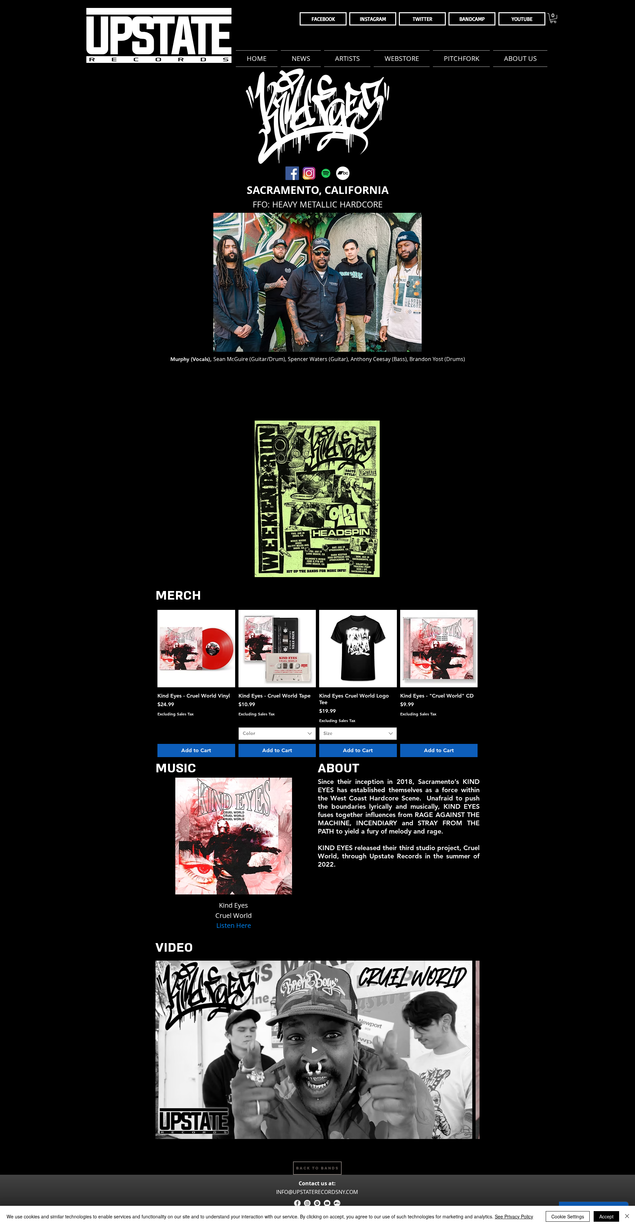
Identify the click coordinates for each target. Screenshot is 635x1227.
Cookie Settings (567, 1216)
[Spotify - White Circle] (317, 1203)
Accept (606, 1216)
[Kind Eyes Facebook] (292, 173)
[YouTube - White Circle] (327, 1203)
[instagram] (307, 1203)
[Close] (627, 1216)
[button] (553, 18)
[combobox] (277, 733)
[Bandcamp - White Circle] (337, 1203)
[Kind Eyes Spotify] (326, 173)
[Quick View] (196, 649)
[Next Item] (468, 1049)
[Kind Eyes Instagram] (309, 173)
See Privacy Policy (514, 1216)
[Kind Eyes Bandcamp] (343, 173)
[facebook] (297, 1203)
